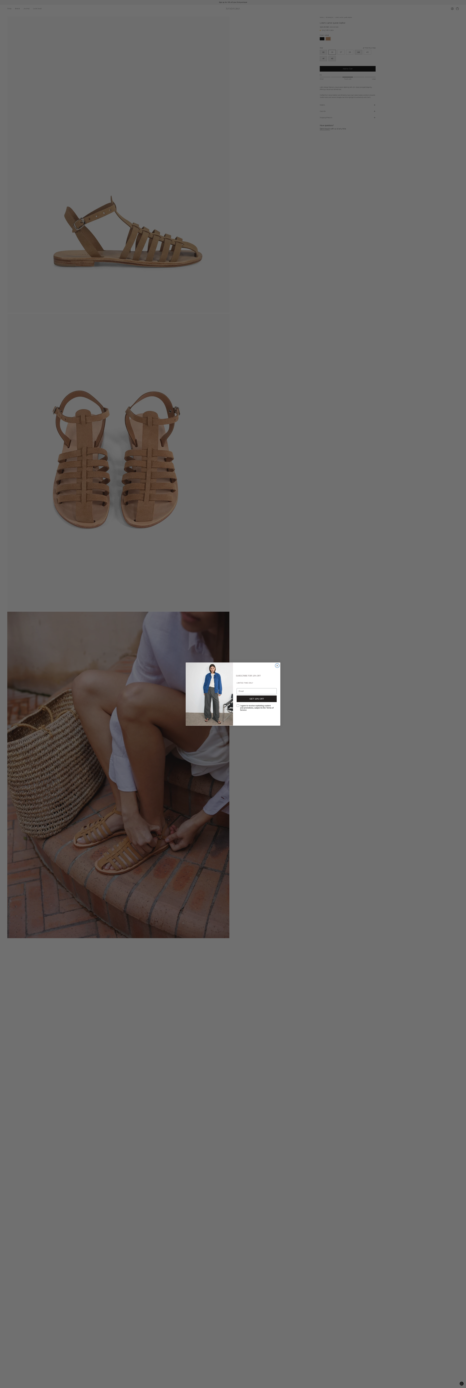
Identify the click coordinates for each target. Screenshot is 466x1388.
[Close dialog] (277, 665)
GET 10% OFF (257, 698)
